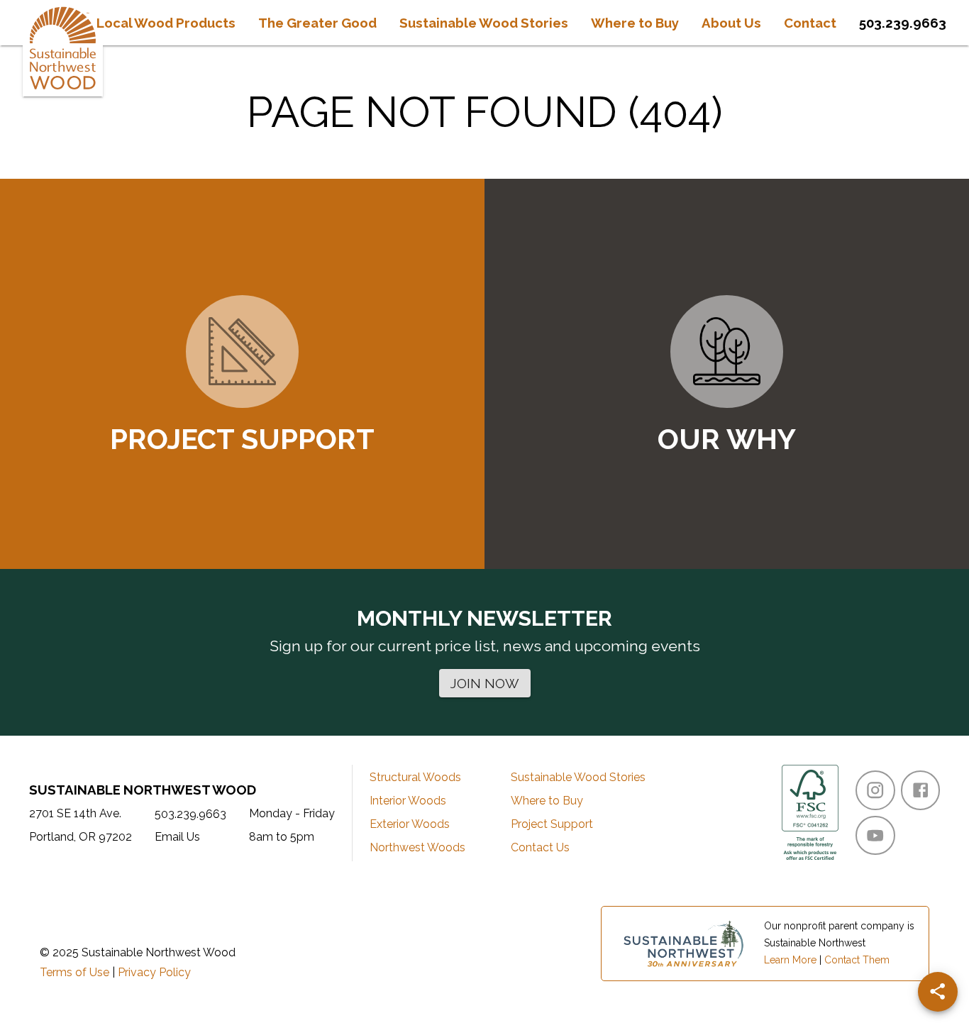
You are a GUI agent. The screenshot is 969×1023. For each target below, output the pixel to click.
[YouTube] (875, 835)
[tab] (166, 23)
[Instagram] (875, 789)
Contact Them (857, 960)
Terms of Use (74, 972)
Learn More (790, 960)
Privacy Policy (154, 972)
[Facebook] (920, 789)
